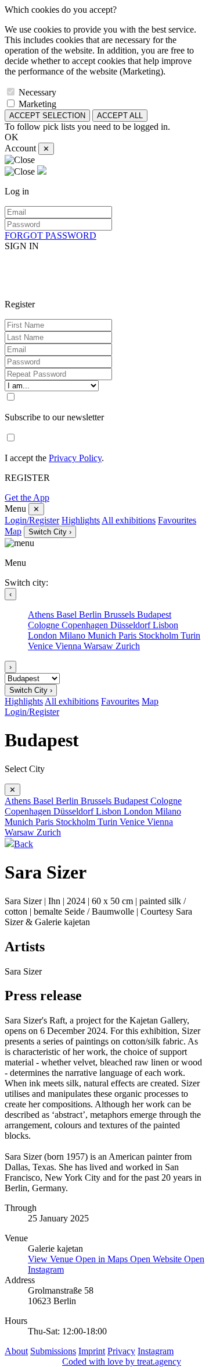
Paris (128, 635)
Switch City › (49, 531)
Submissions (53, 1351)
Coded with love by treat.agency (121, 1361)
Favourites (177, 520)
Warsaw (100, 646)
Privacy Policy (75, 458)
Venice (41, 646)
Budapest (154, 614)
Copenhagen (86, 625)
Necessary (37, 92)
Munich (103, 635)
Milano (73, 635)
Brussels (120, 614)
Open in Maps (102, 1259)
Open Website (157, 1259)
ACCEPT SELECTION (47, 115)
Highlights (81, 520)
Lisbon (165, 625)
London (43, 635)
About (16, 1351)
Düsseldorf (131, 625)
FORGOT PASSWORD (50, 235)
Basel (67, 614)
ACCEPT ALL (120, 115)
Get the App (27, 497)
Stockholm (160, 635)
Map (13, 531)
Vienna (69, 646)
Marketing (37, 104)
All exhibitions (129, 520)
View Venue (51, 1259)
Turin (190, 635)
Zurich (128, 646)
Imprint (91, 1351)
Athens (42, 614)
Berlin (91, 614)
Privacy (121, 1351)
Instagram (156, 1351)
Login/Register (32, 520)
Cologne (45, 625)
